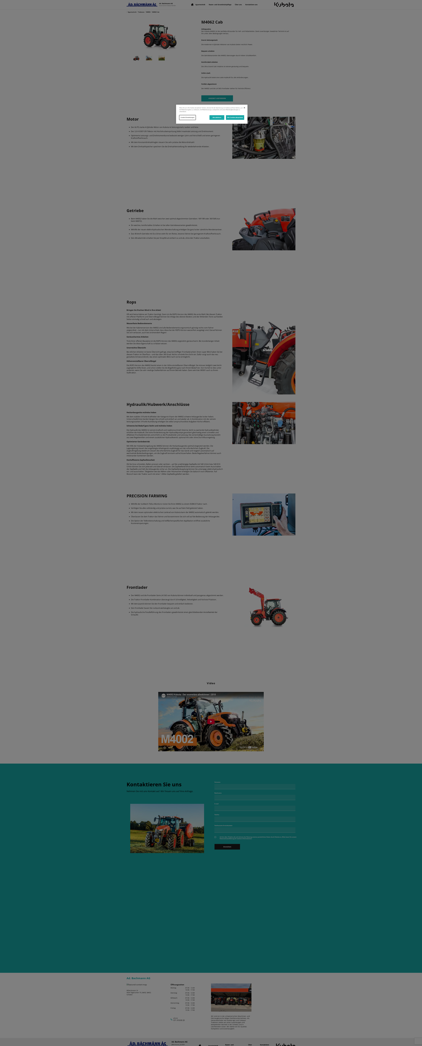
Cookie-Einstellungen (187, 117)
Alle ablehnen (217, 117)
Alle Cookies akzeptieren (235, 117)
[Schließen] (244, 107)
